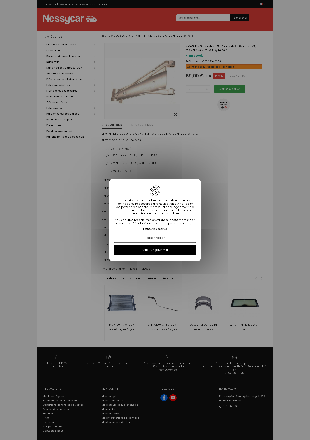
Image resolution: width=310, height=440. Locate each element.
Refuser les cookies (155, 229)
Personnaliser (155, 238)
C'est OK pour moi (155, 250)
